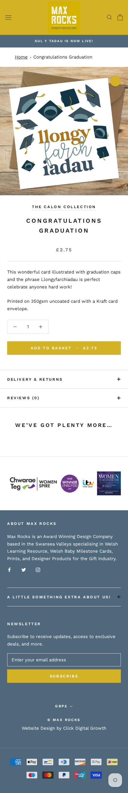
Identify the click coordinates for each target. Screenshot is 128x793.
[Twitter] (23, 569)
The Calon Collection (64, 207)
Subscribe (64, 676)
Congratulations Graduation (62, 57)
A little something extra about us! (59, 597)
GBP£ (61, 706)
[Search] (109, 17)
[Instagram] (38, 569)
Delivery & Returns (35, 379)
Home (21, 57)
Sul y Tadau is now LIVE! (64, 41)
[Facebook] (9, 569)
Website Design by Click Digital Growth (64, 728)
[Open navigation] (8, 17)
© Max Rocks (63, 720)
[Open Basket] (120, 17)
